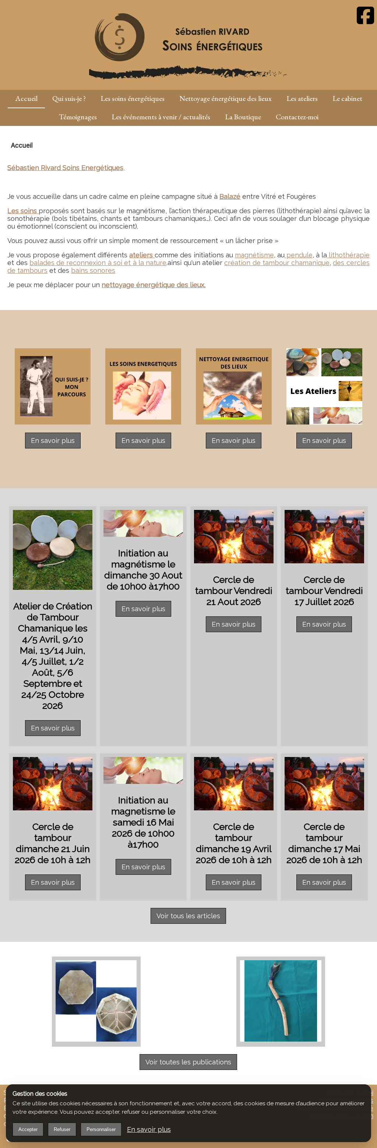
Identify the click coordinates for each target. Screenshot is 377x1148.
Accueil (26, 98)
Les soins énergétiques (133, 98)
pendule (299, 255)
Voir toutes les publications (188, 1062)
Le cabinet (347, 98)
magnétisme (254, 255)
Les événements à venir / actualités (161, 117)
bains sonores (93, 270)
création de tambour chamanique (277, 263)
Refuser (62, 1129)
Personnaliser (101, 1129)
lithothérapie (348, 255)
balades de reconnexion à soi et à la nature (97, 263)
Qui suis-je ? (69, 98)
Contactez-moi (297, 117)
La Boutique (243, 117)
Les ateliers (302, 98)
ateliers (141, 255)
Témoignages (78, 117)
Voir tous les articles (188, 916)
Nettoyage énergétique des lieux (225, 98)
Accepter (28, 1129)
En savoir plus (53, 440)
